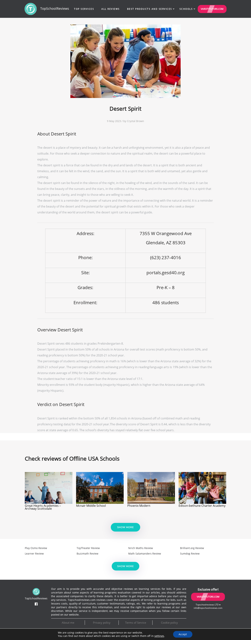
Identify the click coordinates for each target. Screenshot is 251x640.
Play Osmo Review (36, 548)
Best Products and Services (149, 8)
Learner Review (34, 553)
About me (68, 622)
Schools (186, 8)
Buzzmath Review (87, 553)
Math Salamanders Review (144, 553)
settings (159, 636)
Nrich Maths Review (140, 548)
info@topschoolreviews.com (208, 607)
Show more (125, 527)
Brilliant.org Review (192, 548)
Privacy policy (101, 622)
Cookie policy (169, 622)
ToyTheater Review (88, 548)
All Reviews (110, 8)
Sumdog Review (190, 553)
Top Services (84, 8)
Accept (183, 634)
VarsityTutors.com (212, 8)
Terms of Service (135, 622)
